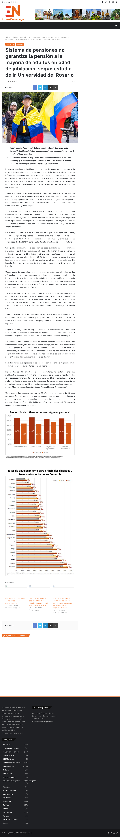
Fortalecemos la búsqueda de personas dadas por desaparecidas (15, 600)
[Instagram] (113, 2)
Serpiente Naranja (12, 752)
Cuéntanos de (18, 37)
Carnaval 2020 (8, 755)
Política (6, 805)
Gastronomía (8, 794)
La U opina (7, 798)
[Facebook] (102, 2)
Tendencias (19, 44)
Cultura (6, 770)
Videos (5, 823)
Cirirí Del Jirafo (8, 759)
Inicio (9, 37)
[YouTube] (109, 2)
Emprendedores (9, 777)
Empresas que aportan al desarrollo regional (19, 781)
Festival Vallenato (9, 790)
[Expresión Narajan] (13, 13)
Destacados (7, 773)
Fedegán (6, 787)
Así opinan (7, 744)
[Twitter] (106, 2)
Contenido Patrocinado (12, 763)
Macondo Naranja (12, 748)
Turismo (6, 816)
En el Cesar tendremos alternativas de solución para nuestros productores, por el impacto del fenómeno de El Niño (63, 603)
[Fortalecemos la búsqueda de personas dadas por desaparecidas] (16, 591)
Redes (5, 809)
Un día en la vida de (10, 819)
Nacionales (7, 801)
